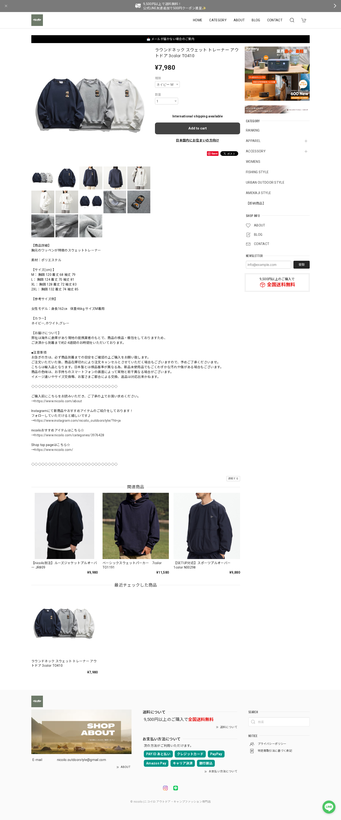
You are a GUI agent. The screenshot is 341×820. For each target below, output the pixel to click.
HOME (197, 20)
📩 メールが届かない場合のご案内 (170, 39)
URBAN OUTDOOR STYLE (265, 183)
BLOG (256, 20)
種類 (158, 78)
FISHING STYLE (257, 172)
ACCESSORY (256, 151)
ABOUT (239, 20)
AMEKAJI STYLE (258, 193)
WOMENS (253, 162)
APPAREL (253, 141)
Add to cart (197, 128)
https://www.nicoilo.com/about (58, 401)
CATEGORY (218, 20)
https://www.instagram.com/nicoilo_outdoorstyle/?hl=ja (78, 420)
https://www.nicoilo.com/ (54, 450)
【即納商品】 (256, 203)
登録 (302, 264)
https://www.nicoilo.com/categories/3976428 (69, 435)
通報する (233, 478)
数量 (158, 94)
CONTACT (275, 20)
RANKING (253, 130)
